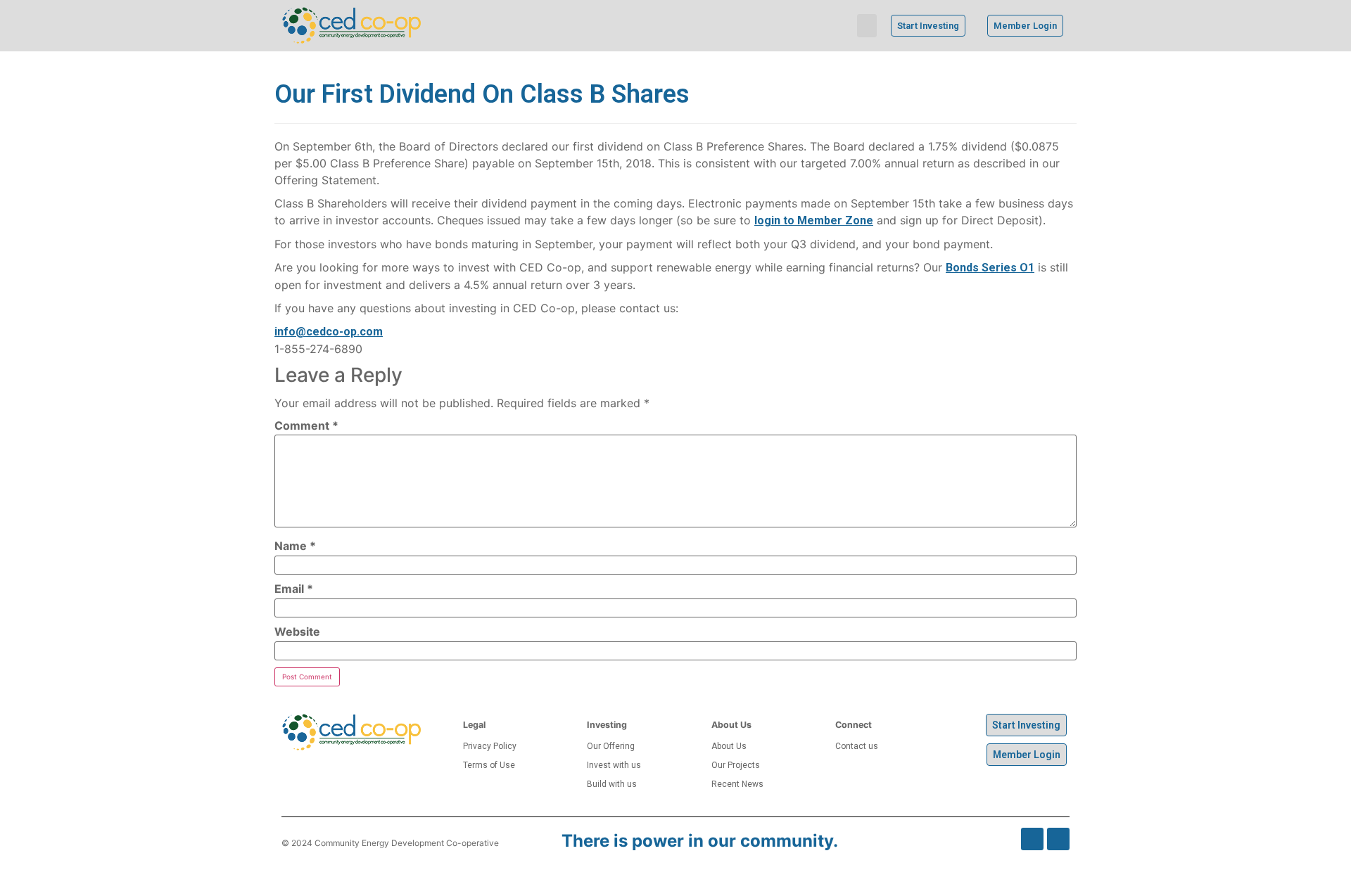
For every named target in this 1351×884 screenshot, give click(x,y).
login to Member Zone (813, 220)
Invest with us (614, 765)
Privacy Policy (489, 746)
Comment (306, 425)
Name (295, 545)
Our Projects (735, 765)
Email (293, 588)
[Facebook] (1032, 839)
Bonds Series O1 (990, 267)
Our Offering (611, 746)
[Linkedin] (1058, 839)
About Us (729, 746)
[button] (867, 25)
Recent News (737, 784)
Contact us (856, 746)
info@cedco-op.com (328, 331)
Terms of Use (489, 765)
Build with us (612, 784)
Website (297, 631)
